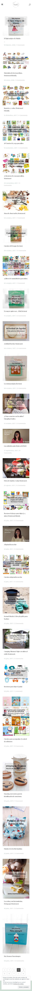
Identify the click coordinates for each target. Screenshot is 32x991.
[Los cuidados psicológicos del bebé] (16, 436)
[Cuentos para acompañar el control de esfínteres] (16, 716)
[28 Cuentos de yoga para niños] (16, 131)
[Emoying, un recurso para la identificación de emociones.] (16, 771)
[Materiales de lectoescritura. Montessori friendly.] (16, 60)
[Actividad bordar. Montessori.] (16, 331)
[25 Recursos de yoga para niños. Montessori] (16, 163)
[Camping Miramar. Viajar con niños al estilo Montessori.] (16, 639)
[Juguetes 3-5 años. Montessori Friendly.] (16, 95)
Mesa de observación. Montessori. (14, 213)
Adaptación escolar (10, 544)
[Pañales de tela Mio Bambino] (16, 826)
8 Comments (18, 746)
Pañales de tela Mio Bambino (13, 849)
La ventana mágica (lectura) (13, 384)
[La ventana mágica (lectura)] (16, 367)
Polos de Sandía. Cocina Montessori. (15, 481)
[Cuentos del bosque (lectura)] (16, 233)
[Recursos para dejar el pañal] (16, 674)
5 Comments (19, 908)
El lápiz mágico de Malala (12, 38)
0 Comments (20, 80)
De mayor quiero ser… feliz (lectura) (15, 311)
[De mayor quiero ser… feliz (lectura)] (16, 298)
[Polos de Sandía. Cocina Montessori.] (16, 468)
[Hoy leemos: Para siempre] (16, 933)
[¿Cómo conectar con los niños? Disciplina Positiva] (16, 404)
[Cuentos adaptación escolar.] (16, 564)
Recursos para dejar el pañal (13, 687)
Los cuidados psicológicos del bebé (15, 446)
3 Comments (19, 853)
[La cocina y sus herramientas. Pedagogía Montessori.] (16, 878)
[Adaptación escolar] (16, 534)
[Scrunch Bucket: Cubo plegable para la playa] (16, 600)
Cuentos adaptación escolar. (13, 577)
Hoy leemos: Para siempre (12, 956)
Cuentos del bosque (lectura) (13, 246)
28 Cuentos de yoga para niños (13, 143)
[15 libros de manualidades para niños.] (16, 266)
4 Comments (22, 115)
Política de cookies (18, 983)
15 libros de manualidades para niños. (16, 278)
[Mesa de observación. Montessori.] (16, 201)
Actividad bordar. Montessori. (13, 344)
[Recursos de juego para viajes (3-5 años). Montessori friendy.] (16, 501)
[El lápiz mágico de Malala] (16, 26)
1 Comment (20, 45)
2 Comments (23, 148)
